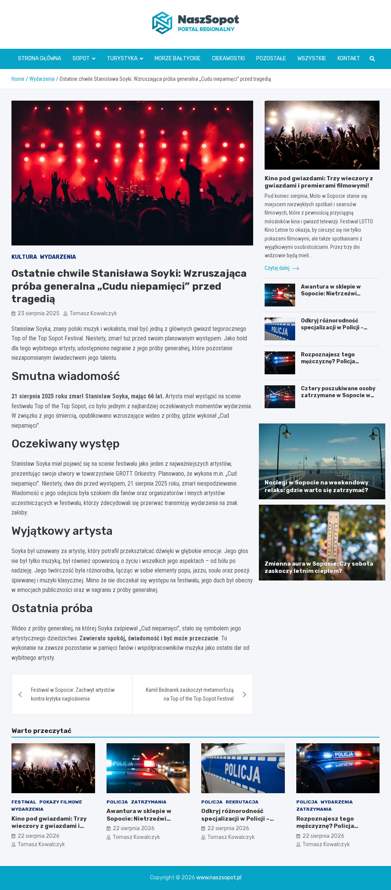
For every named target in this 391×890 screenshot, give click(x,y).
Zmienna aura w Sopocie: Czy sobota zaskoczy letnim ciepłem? (319, 567)
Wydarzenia (58, 257)
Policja (117, 802)
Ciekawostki (228, 58)
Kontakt (349, 58)
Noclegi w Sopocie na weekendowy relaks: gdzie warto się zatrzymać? (316, 486)
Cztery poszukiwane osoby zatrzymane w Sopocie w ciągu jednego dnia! (338, 395)
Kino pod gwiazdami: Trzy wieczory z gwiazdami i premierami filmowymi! (319, 182)
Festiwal (23, 802)
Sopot (81, 58)
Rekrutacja (242, 802)
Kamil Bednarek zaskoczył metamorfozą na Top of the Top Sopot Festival (190, 694)
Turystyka (122, 58)
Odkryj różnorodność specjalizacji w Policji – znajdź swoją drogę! (332, 328)
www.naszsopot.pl (218, 877)
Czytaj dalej (278, 268)
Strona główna (39, 58)
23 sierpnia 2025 (39, 313)
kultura (24, 257)
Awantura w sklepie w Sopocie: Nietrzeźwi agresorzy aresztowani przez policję (333, 297)
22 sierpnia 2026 (39, 836)
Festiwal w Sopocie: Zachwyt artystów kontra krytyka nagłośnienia (73, 694)
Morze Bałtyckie (177, 58)
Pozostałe (271, 58)
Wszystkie (311, 58)
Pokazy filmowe (60, 802)
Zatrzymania (148, 802)
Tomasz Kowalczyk (93, 313)
